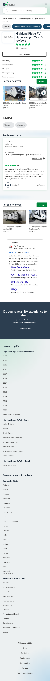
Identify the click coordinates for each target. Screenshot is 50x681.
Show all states (9, 573)
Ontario (6, 609)
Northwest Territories (11, 627)
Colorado (6, 508)
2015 (5, 392)
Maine (5, 567)
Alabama (6, 485)
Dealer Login (25, 658)
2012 (5, 405)
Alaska (5, 490)
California (6, 503)
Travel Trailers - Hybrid (11, 442)
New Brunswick (9, 596)
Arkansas (6, 499)
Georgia (6, 530)
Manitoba (6, 592)
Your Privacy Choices (25, 673)
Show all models (9, 465)
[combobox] (25, 11)
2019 (5, 374)
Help (25, 648)
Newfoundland (8, 601)
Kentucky (6, 557)
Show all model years (11, 415)
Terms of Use (25, 663)
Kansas (5, 553)
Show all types (8, 456)
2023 (5, 356)
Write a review (24, 54)
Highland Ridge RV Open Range (26, 26)
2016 (5, 387)
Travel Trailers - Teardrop (12, 438)
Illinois (5, 539)
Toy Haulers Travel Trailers (13, 451)
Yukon (5, 632)
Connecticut (7, 512)
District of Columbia (10, 521)
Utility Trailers (8, 424)
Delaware (6, 517)
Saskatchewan (8, 623)
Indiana (5, 544)
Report (42, 185)
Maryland (6, 571)
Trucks (5, 428)
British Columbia (9, 587)
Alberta (6, 583)
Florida (5, 526)
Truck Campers (8, 433)
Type (5, 26)
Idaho (5, 535)
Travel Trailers (8, 447)
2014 (5, 396)
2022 (5, 360)
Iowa (5, 548)
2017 (5, 383)
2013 (5, 401)
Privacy (25, 668)
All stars (20, 125)
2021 (5, 365)
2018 (5, 378)
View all (42, 81)
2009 (5, 410)
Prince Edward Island (11, 614)
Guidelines (25, 653)
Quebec (6, 618)
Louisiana (6, 562)
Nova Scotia (7, 605)
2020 (5, 369)
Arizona (6, 494)
